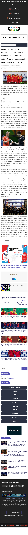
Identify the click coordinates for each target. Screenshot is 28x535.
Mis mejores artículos (14, 512)
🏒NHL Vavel (14, 22)
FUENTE (7, 240)
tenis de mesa (4, 67)
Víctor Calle (24, 525)
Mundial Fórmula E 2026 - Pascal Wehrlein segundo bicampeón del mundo (17, 461)
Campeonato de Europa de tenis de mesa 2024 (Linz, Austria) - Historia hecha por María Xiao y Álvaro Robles (14, 359)
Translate (11, 378)
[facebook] (12, 5)
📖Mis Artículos (14, 9)
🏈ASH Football (14, 13)
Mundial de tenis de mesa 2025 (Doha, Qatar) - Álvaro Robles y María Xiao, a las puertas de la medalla (14, 345)
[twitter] (15, 5)
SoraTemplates (10, 525)
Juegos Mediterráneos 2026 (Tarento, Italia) (14, 1)
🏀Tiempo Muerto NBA (14, 18)
